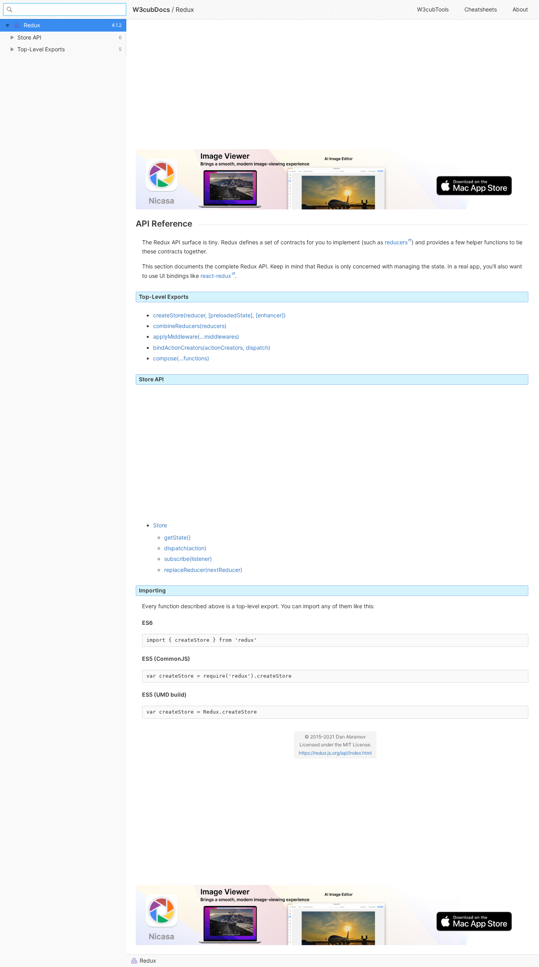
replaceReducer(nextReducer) (203, 569)
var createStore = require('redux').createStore (219, 676)
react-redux (215, 275)
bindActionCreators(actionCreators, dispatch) (211, 347)
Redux (148, 960)
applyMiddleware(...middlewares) (196, 336)
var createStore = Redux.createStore (201, 712)
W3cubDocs (151, 9)
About (520, 9)
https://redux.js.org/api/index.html (335, 753)
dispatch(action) (185, 548)
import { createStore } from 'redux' (201, 640)
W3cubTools (433, 9)
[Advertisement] (332, 87)
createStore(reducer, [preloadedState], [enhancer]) (219, 315)
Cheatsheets (480, 9)
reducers (396, 242)
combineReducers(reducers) (189, 325)
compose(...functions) (181, 358)
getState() (177, 537)
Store (160, 525)
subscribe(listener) (188, 558)
